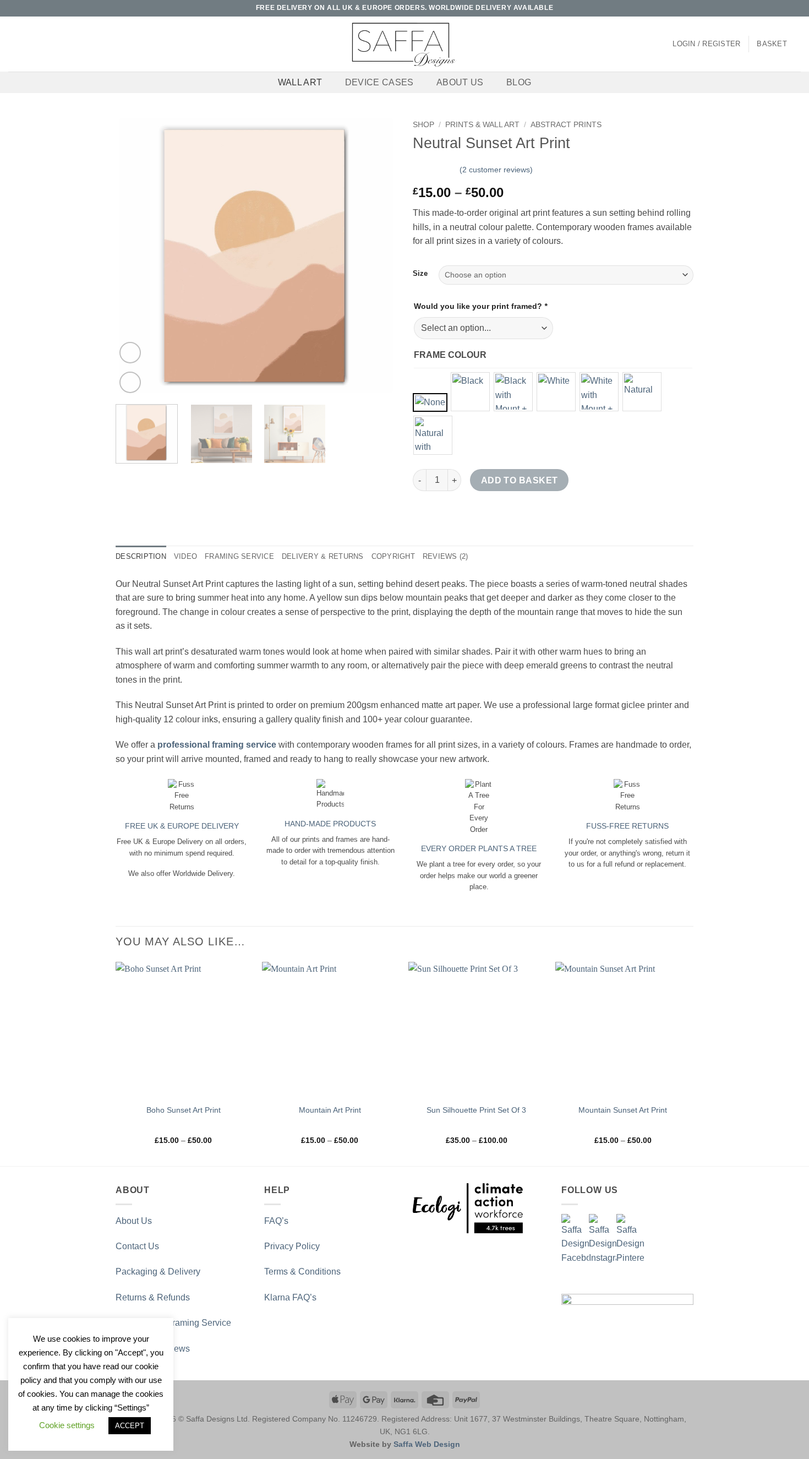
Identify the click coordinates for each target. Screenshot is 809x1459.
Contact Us (137, 1246)
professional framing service (216, 744)
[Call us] (784, 8)
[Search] (12, 44)
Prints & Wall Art (482, 125)
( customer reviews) (496, 169)
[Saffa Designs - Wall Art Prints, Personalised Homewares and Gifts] (404, 44)
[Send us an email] (774, 8)
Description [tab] (141, 556)
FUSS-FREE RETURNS (627, 825)
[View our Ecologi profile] (468, 1208)
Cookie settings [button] (67, 1425)
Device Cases (379, 82)
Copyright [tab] (393, 556)
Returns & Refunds (153, 1297)
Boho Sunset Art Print (183, 1110)
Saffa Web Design (426, 1444)
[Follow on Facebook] (753, 8)
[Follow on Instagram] (764, 8)
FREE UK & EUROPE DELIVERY (182, 825)
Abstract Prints (566, 125)
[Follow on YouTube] (795, 8)
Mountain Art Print (330, 1110)
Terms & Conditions (302, 1271)
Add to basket (519, 480)
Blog (518, 82)
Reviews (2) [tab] (445, 556)
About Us (460, 82)
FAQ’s (276, 1221)
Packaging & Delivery (158, 1271)
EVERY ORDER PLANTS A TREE (479, 848)
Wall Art (300, 82)
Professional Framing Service (173, 1322)
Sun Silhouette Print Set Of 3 (476, 1110)
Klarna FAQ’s (290, 1297)
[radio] (430, 402)
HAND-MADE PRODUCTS (330, 823)
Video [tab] (185, 556)
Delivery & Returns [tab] (323, 556)
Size (420, 273)
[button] (706, 44)
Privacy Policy (292, 1246)
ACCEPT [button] (129, 1426)
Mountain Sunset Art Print (622, 1110)
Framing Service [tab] (239, 556)
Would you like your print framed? (480, 306)
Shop (423, 125)
